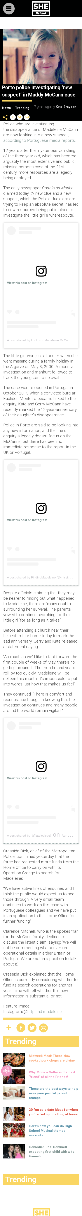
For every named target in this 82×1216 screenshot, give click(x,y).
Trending (22, 108)
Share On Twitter (20, 117)
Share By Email (27, 117)
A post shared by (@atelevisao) (29, 835)
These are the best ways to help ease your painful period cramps (53, 1093)
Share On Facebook (13, 117)
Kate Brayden (66, 107)
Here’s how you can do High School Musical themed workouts (50, 1130)
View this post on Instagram (27, 283)
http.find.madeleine (44, 1011)
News (6, 108)
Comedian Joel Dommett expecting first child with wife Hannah (52, 1151)
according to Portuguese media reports (39, 140)
